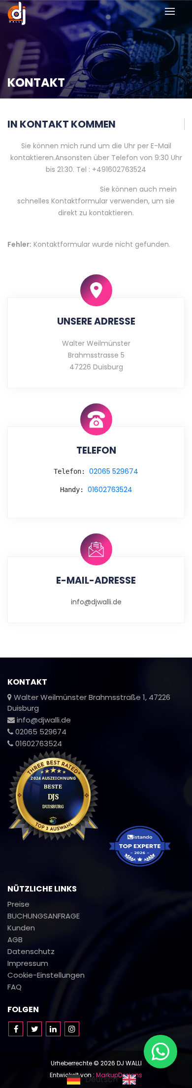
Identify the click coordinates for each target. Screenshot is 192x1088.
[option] (145, 1080)
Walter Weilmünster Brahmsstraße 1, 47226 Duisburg (88, 703)
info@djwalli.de (96, 602)
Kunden (21, 928)
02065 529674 (113, 471)
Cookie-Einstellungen (46, 975)
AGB (15, 939)
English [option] (154, 1080)
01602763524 (110, 490)
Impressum (27, 963)
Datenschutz (31, 951)
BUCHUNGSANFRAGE (43, 916)
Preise (18, 904)
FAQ (14, 987)
